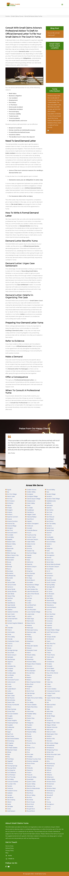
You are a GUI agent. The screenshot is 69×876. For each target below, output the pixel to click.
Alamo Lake (11, 496)
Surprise (49, 627)
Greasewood (31, 501)
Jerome (29, 548)
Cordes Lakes (11, 673)
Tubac (49, 684)
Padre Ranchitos (32, 707)
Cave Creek (10, 614)
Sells (48, 551)
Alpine (9, 505)
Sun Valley (50, 618)
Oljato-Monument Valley (34, 698)
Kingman (30, 571)
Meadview (30, 641)
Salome (49, 507)
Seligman (50, 548)
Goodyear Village (32, 496)
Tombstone (50, 661)
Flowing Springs (12, 766)
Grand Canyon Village (33, 498)
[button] (34, 471)
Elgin (8, 754)
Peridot (29, 736)
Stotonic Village (51, 603)
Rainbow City (31, 786)
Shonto (49, 557)
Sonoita (49, 578)
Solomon (49, 573)
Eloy (8, 756)
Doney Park (11, 711)
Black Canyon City (13, 555)
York (48, 799)
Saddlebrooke (51, 501)
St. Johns (49, 591)
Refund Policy (9, 848)
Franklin (9, 786)
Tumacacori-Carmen (53, 691)
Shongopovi (50, 555)
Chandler (10, 627)
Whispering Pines (52, 750)
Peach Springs (31, 729)
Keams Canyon (32, 566)
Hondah (29, 528)
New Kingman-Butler (34, 682)
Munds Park (30, 673)
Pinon (29, 766)
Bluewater (10, 560)
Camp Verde (11, 589)
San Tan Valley (51, 523)
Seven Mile (50, 553)
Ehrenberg (10, 741)
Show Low (50, 560)
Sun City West (51, 614)
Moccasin (30, 657)
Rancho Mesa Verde (33, 788)
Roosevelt (30, 806)
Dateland (10, 693)
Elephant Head (12, 750)
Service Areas (9, 846)
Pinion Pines (31, 763)
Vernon (49, 718)
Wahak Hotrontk (52, 727)
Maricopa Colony (32, 630)
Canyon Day (11, 596)
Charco (9, 630)
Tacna (48, 634)
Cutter (9, 691)
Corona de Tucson (13, 680)
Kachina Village (32, 553)
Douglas (9, 716)
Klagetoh (30, 575)
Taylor (48, 641)
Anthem (9, 514)
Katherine (30, 562)
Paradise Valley (31, 713)
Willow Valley (51, 779)
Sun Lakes (50, 616)
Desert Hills (10, 702)
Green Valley (31, 503)
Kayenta (29, 564)
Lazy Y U (29, 596)
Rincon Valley (31, 795)
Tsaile (48, 680)
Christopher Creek (13, 641)
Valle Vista (50, 711)
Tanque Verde (51, 637)
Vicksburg (50, 720)
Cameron (10, 587)
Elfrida (9, 752)
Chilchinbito (11, 632)
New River (30, 684)
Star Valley (50, 598)
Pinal (28, 750)
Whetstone (50, 747)
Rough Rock (31, 809)
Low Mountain (31, 609)
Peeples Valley (31, 732)
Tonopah (49, 666)
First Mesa (10, 759)
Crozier (9, 686)
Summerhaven (51, 607)
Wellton (49, 736)
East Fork (10, 734)
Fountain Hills (11, 784)
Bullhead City (11, 575)
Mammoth (30, 621)
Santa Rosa (50, 530)
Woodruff (50, 795)
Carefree (10, 598)
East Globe (10, 736)
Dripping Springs (12, 723)
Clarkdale (10, 657)
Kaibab (29, 555)
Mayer (29, 634)
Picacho (29, 741)
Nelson (29, 680)
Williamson (50, 777)
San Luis (49, 514)
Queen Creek (31, 781)
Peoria (29, 734)
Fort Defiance (11, 772)
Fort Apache (11, 770)
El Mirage (10, 745)
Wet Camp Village (52, 743)
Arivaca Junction (12, 521)
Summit (49, 609)
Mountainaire (31, 670)
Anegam (10, 510)
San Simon (50, 521)
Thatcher (49, 650)
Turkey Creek (51, 693)
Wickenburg (51, 763)
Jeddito (29, 546)
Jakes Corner (31, 544)
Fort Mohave (11, 775)
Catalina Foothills (12, 612)
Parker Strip (30, 718)
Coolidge (10, 670)
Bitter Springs (11, 553)
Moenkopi (30, 659)
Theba (49, 652)
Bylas (8, 580)
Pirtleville (30, 768)
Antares (9, 512)
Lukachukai (30, 614)
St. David (49, 589)
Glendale (10, 806)
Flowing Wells (11, 768)
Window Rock (51, 781)
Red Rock (30, 793)
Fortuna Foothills (12, 781)
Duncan (9, 729)
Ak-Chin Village (12, 494)
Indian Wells (31, 541)
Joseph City (30, 551)
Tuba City (50, 682)
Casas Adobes (11, 607)
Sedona (49, 544)
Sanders (49, 526)
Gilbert (9, 802)
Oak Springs (30, 693)
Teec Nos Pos (51, 643)
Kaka (28, 560)
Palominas (30, 711)
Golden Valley (31, 492)
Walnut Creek (51, 732)
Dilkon (9, 707)
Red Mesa (30, 790)
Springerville (51, 587)
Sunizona (49, 621)
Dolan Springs (11, 709)
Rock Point (30, 804)
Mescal (29, 648)
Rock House (31, 802)
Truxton (49, 677)
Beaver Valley (11, 544)
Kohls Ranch (31, 580)
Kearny (29, 569)
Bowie (9, 564)
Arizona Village (11, 526)
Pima (28, 745)
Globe (9, 809)
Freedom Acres (12, 790)
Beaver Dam (11, 541)
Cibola (9, 648)
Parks (28, 720)
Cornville (10, 677)
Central (9, 621)
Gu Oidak (30, 507)
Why (48, 761)
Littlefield (30, 607)
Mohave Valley (31, 661)
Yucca (48, 806)
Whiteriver (50, 759)
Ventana (49, 713)
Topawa (49, 675)
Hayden (29, 521)
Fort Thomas (11, 777)
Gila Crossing (11, 799)
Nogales (29, 686)
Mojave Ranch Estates (34, 664)
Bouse (9, 562)
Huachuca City (31, 535)
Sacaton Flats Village (53, 498)
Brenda (9, 566)
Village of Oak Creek (53, 723)
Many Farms (31, 623)
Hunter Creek (31, 537)
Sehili (48, 546)
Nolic (28, 689)
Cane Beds (10, 594)
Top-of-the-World (52, 673)
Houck (29, 532)
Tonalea (49, 664)
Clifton (9, 664)
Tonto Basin (50, 668)
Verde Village (51, 716)
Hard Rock (30, 519)
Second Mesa (51, 541)
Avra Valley (10, 537)
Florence (10, 763)
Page (28, 709)
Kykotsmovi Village (33, 584)
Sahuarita (50, 505)
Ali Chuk (9, 498)
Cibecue (9, 646)
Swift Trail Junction (52, 632)
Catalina (9, 609)
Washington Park (52, 734)
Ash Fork (10, 530)
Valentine (50, 707)
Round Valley (51, 489)
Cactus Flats (11, 582)
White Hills (50, 752)
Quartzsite (30, 779)
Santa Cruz (50, 528)
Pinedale (29, 756)
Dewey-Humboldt (13, 704)
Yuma (48, 809)
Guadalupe (30, 510)
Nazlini (29, 677)
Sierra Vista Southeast (53, 564)
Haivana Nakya (31, 517)
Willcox (49, 772)
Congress (10, 668)
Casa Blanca (11, 603)
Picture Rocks (31, 743)
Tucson (49, 686)
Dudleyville (10, 727)
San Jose (49, 512)
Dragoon (10, 718)
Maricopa (30, 627)
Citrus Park (10, 652)
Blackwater (10, 557)
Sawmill (49, 532)
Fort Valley (10, 779)
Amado (9, 507)
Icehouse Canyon (32, 539)
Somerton (50, 575)
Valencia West (51, 704)
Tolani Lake (50, 657)
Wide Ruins (50, 766)
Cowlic (9, 684)
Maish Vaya (30, 618)
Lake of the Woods (33, 594)
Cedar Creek (11, 616)
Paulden (29, 725)
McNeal (29, 639)
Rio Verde (30, 799)
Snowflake (50, 569)
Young (49, 802)
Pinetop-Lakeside (32, 761)
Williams (49, 775)
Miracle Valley (31, 655)
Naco (28, 675)
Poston (29, 772)
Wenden (49, 741)
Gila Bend (10, 797)
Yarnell (49, 797)
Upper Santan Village (53, 698)
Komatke (30, 582)
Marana (29, 625)
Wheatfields (50, 745)
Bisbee (9, 551)
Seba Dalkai (50, 539)
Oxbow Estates (31, 704)
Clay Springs (11, 659)
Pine (28, 752)
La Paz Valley (31, 587)
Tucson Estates (51, 689)
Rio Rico (29, 797)
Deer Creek (11, 695)
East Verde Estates (13, 738)
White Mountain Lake (53, 754)
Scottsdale (50, 537)
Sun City (49, 612)
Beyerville (10, 548)
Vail (48, 702)
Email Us (11, 858)
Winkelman (50, 784)
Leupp (29, 600)
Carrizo (9, 600)
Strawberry (50, 605)
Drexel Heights (12, 720)
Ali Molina (10, 503)
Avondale (10, 535)
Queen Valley (31, 784)
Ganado (9, 795)
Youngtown (50, 804)
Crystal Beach (11, 689)
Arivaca (9, 519)
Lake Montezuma (32, 591)
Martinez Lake (31, 632)
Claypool (10, 661)
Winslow (49, 786)
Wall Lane (50, 729)
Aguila (9, 489)
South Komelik (51, 580)
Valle (48, 709)
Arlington (10, 528)
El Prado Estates (12, 747)
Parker (29, 716)
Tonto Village (51, 670)
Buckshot (10, 573)
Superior (49, 625)
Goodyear (30, 494)
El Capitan (10, 743)
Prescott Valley (31, 777)
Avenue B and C (12, 532)
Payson (29, 727)
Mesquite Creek (32, 650)
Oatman (29, 695)
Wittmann (50, 793)
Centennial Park (12, 618)
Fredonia (10, 788)
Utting (49, 700)
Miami (29, 652)
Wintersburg (51, 790)
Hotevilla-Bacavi (32, 530)
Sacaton (49, 496)
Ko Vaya (29, 578)
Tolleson (49, 659)
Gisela (9, 804)
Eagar (9, 732)
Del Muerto (10, 698)
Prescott (29, 775)
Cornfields (10, 675)
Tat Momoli (50, 639)
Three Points (51, 655)
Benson (9, 546)
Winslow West (51, 788)
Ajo (8, 492)
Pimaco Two (31, 747)
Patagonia (30, 723)
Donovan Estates (12, 713)
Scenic (49, 535)
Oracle (29, 700)
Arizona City (10, 523)
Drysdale (10, 725)
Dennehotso (11, 700)
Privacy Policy (9, 850)
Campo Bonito (11, 591)
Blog (6, 853)
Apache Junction (12, 517)
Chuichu (9, 643)
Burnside (10, 578)
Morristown (30, 668)
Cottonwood (11, 682)
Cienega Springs (12, 650)
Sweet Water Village (53, 630)
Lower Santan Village (33, 612)
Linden (29, 603)
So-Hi (48, 571)
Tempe (49, 648)
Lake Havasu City (32, 589)
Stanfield (49, 596)
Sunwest (49, 623)
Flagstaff (10, 761)
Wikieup (49, 768)
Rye (48, 492)
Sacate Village (51, 494)
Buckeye (10, 571)
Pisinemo (30, 770)
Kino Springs (31, 573)
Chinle (9, 634)
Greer (28, 505)
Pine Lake (30, 754)
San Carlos (50, 510)
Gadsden (10, 793)
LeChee (29, 598)
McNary (29, 637)
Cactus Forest (11, 584)
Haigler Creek (31, 514)
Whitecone (50, 756)
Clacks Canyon (11, 655)
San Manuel (50, 517)
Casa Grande (11, 605)
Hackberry (30, 512)
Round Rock (31, 811)
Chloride (9, 639)
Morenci (29, 666)
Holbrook (30, 526)
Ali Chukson (11, 501)
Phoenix (29, 738)
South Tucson (51, 582)
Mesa (28, 643)
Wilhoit (49, 770)
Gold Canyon (11, 811)
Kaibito (29, 557)
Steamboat (50, 600)
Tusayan (49, 695)
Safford (49, 503)
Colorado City (11, 666)
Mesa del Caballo (32, 646)
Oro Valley (30, 702)
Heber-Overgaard (32, 523)
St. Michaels (50, 594)
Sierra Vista (50, 562)
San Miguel (50, 519)
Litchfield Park (31, 605)
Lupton (29, 616)
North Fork (30, 691)
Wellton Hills (51, 738)
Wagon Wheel (51, 725)
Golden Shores (31, 489)
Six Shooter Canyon (53, 566)
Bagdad (9, 539)
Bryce (9, 569)
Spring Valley (51, 584)
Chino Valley (11, 637)
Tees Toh (49, 646)
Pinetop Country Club (34, 759)
